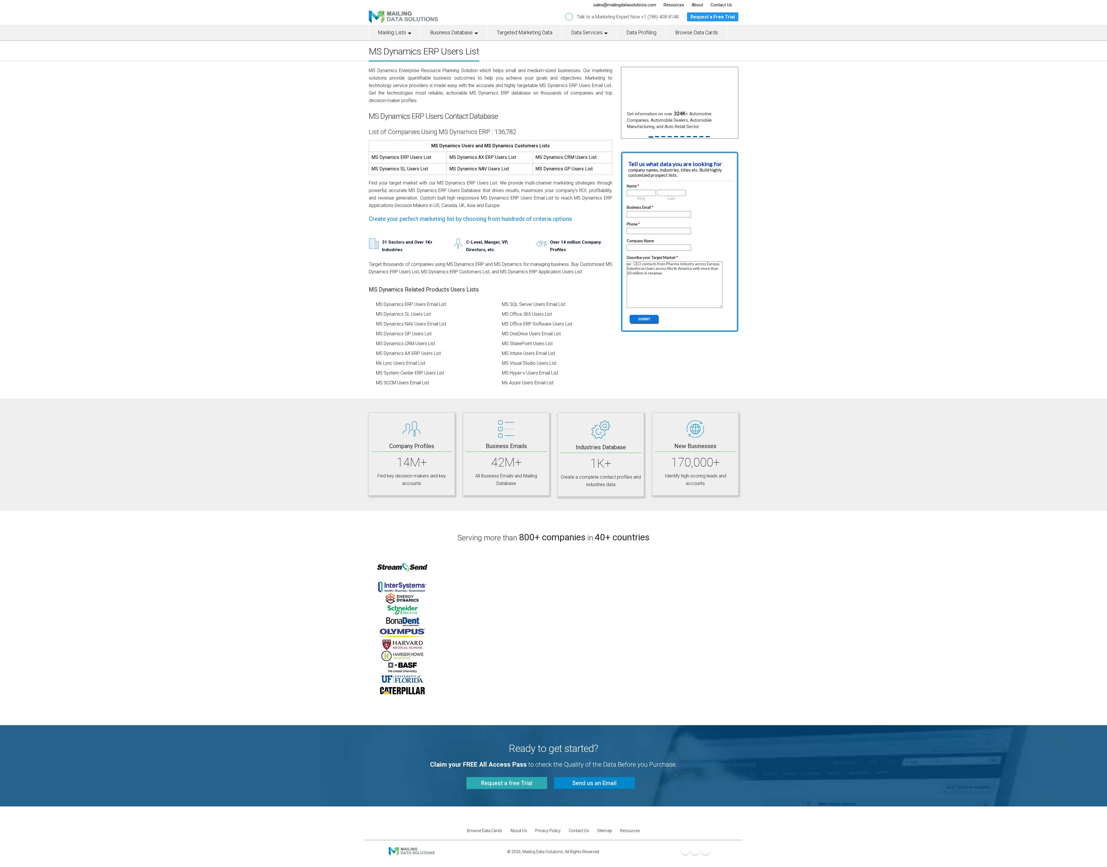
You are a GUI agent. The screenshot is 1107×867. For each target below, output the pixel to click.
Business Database (451, 32)
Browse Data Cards (696, 32)
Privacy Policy (548, 830)
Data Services (587, 32)
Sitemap (604, 830)
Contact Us (579, 830)
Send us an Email (594, 783)
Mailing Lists (392, 32)
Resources (630, 830)
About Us (518, 830)
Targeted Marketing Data (524, 32)
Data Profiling (641, 32)
